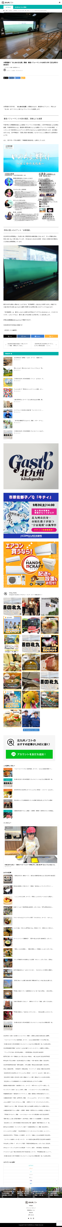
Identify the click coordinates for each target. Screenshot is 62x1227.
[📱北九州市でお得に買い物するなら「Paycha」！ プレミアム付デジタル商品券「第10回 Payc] (12, 644)
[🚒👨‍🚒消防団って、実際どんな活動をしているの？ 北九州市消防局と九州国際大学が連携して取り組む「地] (31, 718)
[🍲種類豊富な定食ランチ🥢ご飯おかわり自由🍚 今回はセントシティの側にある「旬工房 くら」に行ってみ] (12, 681)
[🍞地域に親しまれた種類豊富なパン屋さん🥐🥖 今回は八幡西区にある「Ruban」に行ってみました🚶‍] (50, 700)
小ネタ (31, 1174)
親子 (31, 1183)
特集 (31, 1180)
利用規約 (31, 1205)
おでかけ (8, 7)
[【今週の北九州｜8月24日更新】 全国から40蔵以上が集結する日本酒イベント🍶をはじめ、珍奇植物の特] (12, 606)
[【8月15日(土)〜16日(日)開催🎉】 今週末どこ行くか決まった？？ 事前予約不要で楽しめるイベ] (50, 644)
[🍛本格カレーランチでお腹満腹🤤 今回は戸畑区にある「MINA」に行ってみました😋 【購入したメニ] (31, 662)
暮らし (31, 1177)
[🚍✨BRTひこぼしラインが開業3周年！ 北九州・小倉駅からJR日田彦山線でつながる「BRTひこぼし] (31, 625)
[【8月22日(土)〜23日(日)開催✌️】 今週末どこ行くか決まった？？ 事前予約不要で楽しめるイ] (12, 625)
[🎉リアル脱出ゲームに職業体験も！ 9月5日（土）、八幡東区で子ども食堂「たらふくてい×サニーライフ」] (31, 700)
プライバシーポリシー (31, 1208)
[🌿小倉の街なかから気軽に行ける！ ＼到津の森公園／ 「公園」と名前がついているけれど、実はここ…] (50, 606)
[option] (8, 1192)
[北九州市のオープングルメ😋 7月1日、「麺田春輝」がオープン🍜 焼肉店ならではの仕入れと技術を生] (50, 625)
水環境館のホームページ (14, 320)
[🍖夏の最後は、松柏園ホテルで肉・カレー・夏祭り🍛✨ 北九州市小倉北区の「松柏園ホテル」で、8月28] (50, 662)
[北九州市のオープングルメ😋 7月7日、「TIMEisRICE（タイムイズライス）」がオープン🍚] (12, 718)
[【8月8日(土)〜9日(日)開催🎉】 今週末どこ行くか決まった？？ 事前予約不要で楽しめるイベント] (12, 700)
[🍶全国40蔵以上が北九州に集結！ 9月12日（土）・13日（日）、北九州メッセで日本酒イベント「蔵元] (12, 662)
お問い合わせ (31, 1215)
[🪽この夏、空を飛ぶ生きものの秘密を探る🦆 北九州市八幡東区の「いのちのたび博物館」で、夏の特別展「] (31, 681)
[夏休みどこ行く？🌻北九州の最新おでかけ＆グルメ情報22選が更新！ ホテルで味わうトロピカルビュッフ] (50, 681)
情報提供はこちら (31, 1210)
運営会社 (31, 1212)
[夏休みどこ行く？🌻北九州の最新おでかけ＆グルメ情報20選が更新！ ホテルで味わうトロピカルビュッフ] (31, 644)
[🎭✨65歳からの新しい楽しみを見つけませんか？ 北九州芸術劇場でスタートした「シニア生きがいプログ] (31, 606)
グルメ (31, 1168)
